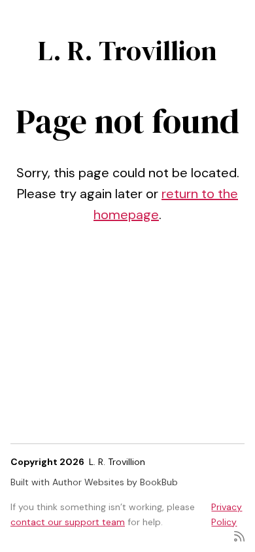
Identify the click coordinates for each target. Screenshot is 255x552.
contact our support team (67, 522)
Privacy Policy (226, 514)
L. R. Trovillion (127, 50)
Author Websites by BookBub (115, 482)
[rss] (239, 535)
